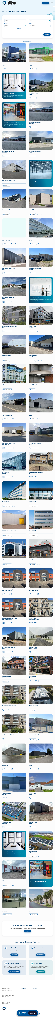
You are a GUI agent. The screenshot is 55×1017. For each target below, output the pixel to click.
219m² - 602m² (7, 535)
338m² (33, 360)
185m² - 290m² (7, 827)
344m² (33, 652)
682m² (33, 564)
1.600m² (6, 418)
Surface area (19, 28)
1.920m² (33, 856)
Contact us (27, 931)
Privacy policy (8, 1014)
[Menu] (52, 3)
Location (30, 23)
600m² (6, 681)
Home (3, 9)
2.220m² (6, 885)
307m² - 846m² (7, 389)
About (34, 986)
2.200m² (6, 477)
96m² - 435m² (7, 564)
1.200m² (6, 185)
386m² (33, 214)
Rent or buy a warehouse (7, 990)
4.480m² (6, 156)
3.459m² (33, 97)
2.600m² (33, 739)
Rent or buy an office (6, 988)
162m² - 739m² (7, 331)
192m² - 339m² (34, 914)
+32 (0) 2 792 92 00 (7, 1001)
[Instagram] (39, 1014)
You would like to (7, 18)
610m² (32, 272)
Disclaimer (14, 1014)
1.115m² (33, 710)
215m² (6, 593)
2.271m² (33, 156)
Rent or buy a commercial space (8, 992)
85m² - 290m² (34, 535)
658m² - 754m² (7, 914)
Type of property (32, 18)
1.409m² (6, 214)
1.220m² (6, 360)
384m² (6, 243)
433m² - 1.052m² (7, 506)
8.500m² (33, 243)
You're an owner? (24, 986)
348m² (6, 768)
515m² (32, 389)
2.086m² (6, 652)
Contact (35, 988)
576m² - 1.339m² (34, 331)
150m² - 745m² (34, 506)
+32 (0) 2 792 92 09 (6, 1002)
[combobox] (40, 26)
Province (6, 23)
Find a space (45, 2)
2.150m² (33, 768)
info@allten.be (5, 1003)
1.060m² (33, 68)
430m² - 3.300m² (7, 272)
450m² (33, 418)
